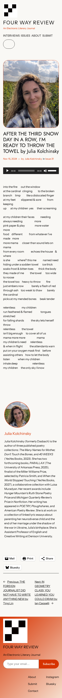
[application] (31, 170)
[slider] (52, 170)
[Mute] (45, 170)
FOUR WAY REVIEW (29, 23)
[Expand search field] (9, 44)
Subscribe (49, 664)
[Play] (7, 170)
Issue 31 (49, 158)
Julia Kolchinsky (33, 158)
